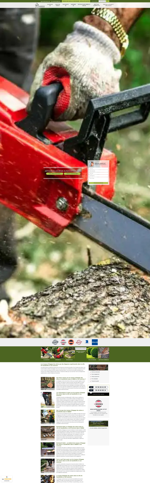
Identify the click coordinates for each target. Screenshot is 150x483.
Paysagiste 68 (66, 5)
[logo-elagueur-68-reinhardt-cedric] (40, 5)
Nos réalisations (54, 173)
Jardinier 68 (73, 5)
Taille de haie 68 (57, 5)
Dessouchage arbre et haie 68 (84, 5)
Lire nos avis (6, 480)
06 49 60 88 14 (56, 1)
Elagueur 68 (50, 5)
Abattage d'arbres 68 (96, 5)
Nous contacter (72, 173)
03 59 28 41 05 (46, 1)
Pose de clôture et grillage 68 (108, 5)
